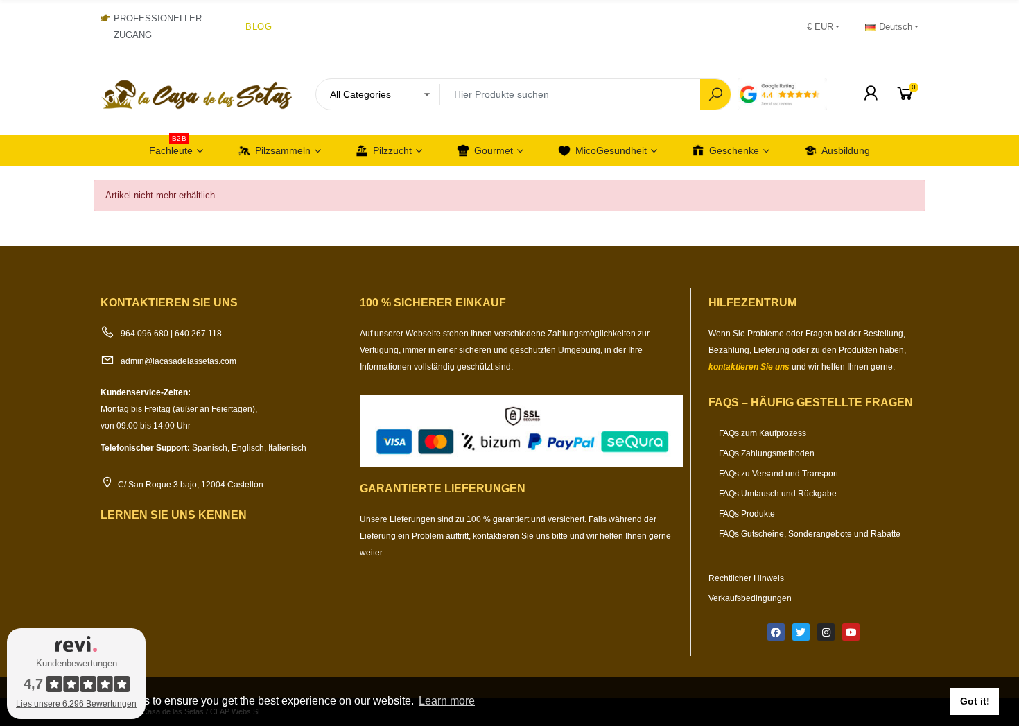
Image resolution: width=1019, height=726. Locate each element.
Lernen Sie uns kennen (174, 515)
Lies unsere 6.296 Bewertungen (76, 704)
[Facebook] (776, 632)
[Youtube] (851, 632)
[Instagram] (826, 632)
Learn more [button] (447, 701)
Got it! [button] (975, 701)
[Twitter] (801, 632)
